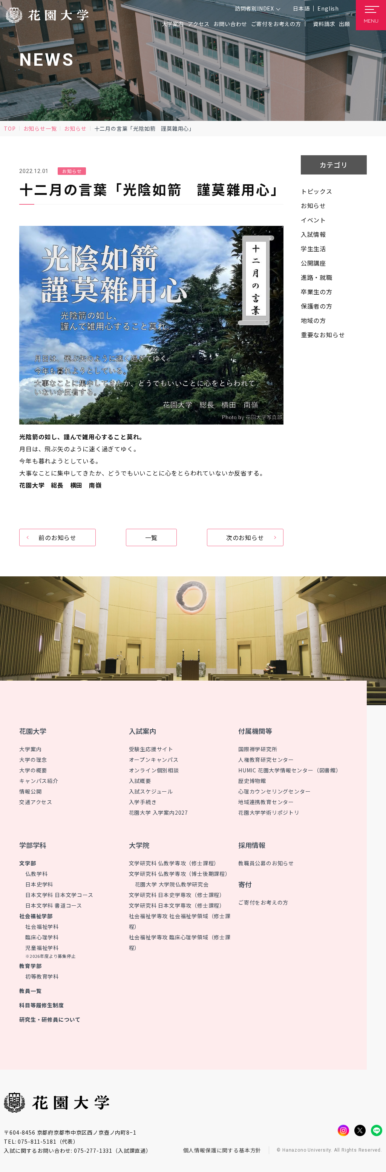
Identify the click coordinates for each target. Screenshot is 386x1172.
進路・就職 (316, 277)
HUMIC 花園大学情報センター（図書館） (290, 770)
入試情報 (313, 234)
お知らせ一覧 (40, 128)
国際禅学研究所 (257, 749)
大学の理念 (33, 759)
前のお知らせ (57, 537)
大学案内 (30, 749)
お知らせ (75, 128)
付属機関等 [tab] (255, 731)
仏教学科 (36, 873)
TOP (9, 128)
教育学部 (30, 966)
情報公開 (30, 791)
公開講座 (313, 262)
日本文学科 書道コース (53, 905)
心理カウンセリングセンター (274, 791)
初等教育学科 (42, 976)
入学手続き (143, 802)
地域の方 (313, 320)
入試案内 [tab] (142, 731)
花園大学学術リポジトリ (269, 812)
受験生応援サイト (151, 749)
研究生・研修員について (50, 1019)
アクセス (199, 24)
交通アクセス (35, 802)
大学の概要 (33, 770)
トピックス (316, 191)
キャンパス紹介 (38, 780)
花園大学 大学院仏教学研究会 (172, 884)
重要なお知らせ (323, 334)
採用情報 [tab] (251, 845)
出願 (344, 24)
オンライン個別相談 (154, 770)
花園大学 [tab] (32, 731)
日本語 (301, 8)
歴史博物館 (252, 780)
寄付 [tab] (245, 884)
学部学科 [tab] (32, 845)
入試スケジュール (151, 791)
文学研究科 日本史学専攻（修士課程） (177, 895)
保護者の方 (316, 305)
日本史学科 (39, 884)
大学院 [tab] (139, 845)
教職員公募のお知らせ (266, 863)
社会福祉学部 (36, 916)
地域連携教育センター (266, 802)
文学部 (27, 863)
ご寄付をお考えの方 (276, 24)
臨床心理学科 (42, 937)
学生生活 (313, 248)
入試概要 (140, 780)
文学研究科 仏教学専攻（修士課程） (174, 863)
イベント (313, 219)
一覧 (151, 537)
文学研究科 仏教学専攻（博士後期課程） (180, 873)
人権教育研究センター (266, 759)
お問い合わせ (230, 24)
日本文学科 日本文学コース (59, 895)
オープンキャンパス (154, 759)
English (328, 8)
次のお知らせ (245, 537)
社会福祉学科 (42, 926)
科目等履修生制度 (41, 1005)
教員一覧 (30, 990)
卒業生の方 (316, 291)
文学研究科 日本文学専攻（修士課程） (177, 905)
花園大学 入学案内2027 (158, 812)
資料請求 (324, 24)
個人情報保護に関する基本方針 (222, 1150)
